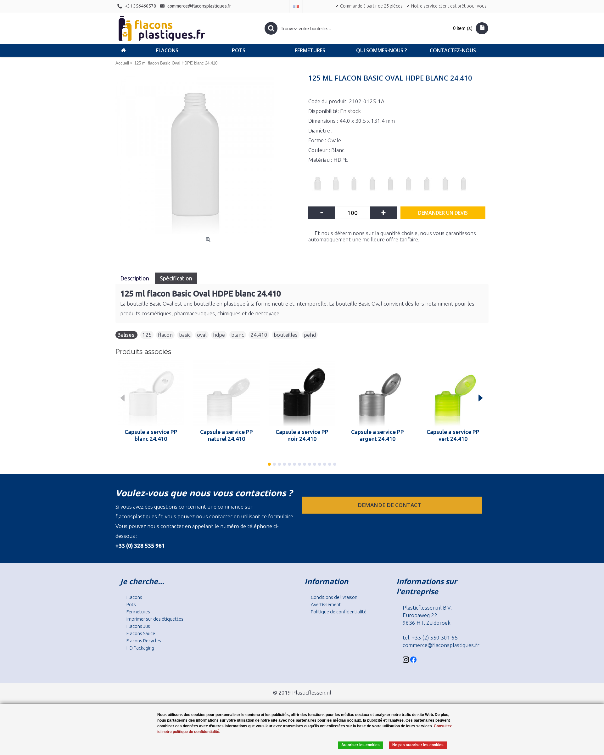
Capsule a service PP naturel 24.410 (226, 435)
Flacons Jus (138, 626)
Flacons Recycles (143, 640)
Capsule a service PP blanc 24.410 (151, 435)
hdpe (219, 335)
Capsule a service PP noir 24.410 (302, 435)
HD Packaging (140, 648)
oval (202, 335)
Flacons (134, 597)
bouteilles (286, 335)
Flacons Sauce (140, 633)
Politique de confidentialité (338, 611)
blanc (237, 335)
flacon (165, 335)
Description (135, 278)
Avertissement (326, 604)
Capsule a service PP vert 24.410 (453, 435)
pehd (310, 335)
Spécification (176, 278)
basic (185, 335)
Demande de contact (390, 505)
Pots (131, 604)
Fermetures (138, 611)
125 (147, 335)
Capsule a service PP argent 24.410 (377, 435)
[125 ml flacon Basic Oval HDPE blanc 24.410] (208, 155)
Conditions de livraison (334, 597)
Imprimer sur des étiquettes (154, 619)
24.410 (258, 335)
